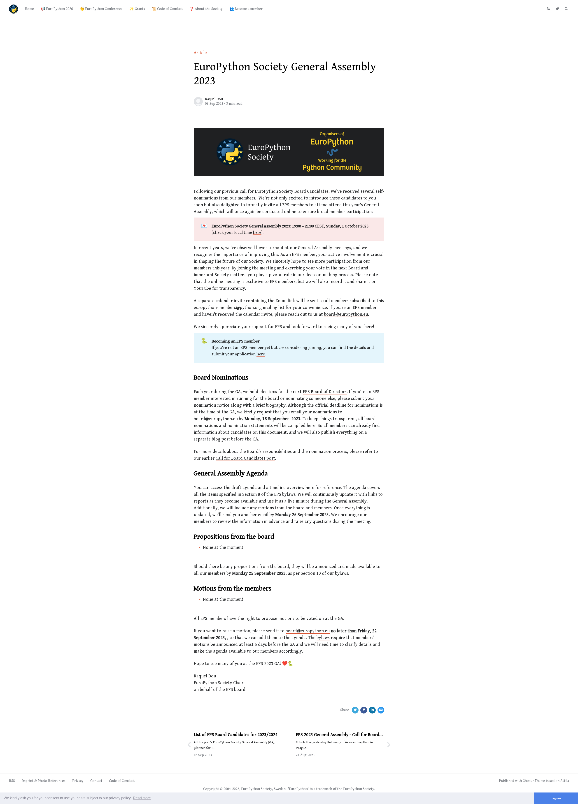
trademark (324, 789)
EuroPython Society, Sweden (263, 789)
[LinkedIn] (372, 710)
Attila (564, 781)
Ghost (527, 781)
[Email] (381, 710)
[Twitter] (557, 9)
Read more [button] (142, 798)
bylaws (323, 637)
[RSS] (548, 9)
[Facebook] (363, 710)
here (257, 232)
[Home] (13, 9)
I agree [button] (556, 798)
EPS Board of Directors (325, 391)
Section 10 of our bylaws (324, 573)
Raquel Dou (214, 99)
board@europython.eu (346, 314)
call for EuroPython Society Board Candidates (284, 191)
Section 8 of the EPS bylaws (268, 494)
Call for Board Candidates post (245, 458)
